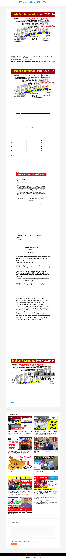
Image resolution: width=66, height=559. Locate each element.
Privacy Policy (36, 554)
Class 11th (18, 433)
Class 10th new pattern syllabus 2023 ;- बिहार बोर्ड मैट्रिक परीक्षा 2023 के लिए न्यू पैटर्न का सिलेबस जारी (45, 501)
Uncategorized (36, 434)
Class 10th (15, 433)
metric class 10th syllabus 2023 (38, 503)
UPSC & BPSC (46, 434)
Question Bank (24, 59)
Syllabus (41, 502)
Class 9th (25, 433)
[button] (25, 5)
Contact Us (24, 554)
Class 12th (21, 433)
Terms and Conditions (44, 554)
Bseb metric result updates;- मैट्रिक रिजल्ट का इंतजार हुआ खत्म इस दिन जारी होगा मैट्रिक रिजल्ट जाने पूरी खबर (45, 471)
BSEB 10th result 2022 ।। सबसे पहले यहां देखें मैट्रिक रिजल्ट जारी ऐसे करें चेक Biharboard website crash (46, 492)
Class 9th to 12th (22, 4)
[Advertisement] (33, 49)
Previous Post (8, 409)
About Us (49, 4)
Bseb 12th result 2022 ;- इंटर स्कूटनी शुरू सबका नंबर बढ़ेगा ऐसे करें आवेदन (46, 452)
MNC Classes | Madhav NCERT (34, 2)
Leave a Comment (13, 59)
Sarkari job (50, 433)
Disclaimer (30, 554)
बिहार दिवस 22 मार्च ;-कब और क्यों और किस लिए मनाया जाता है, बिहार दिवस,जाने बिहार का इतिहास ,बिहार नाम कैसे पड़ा (19, 471)
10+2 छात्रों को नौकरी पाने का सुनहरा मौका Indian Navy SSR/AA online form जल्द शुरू (45, 432)
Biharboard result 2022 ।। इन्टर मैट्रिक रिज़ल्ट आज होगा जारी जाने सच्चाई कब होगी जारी (20, 432)
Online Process (43, 4)
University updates (41, 434)
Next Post (58, 409)
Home (16, 4)
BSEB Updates (36, 4)
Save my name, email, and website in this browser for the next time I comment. (24, 541)
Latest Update (29, 4)
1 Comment (9, 453)
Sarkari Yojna (54, 433)
